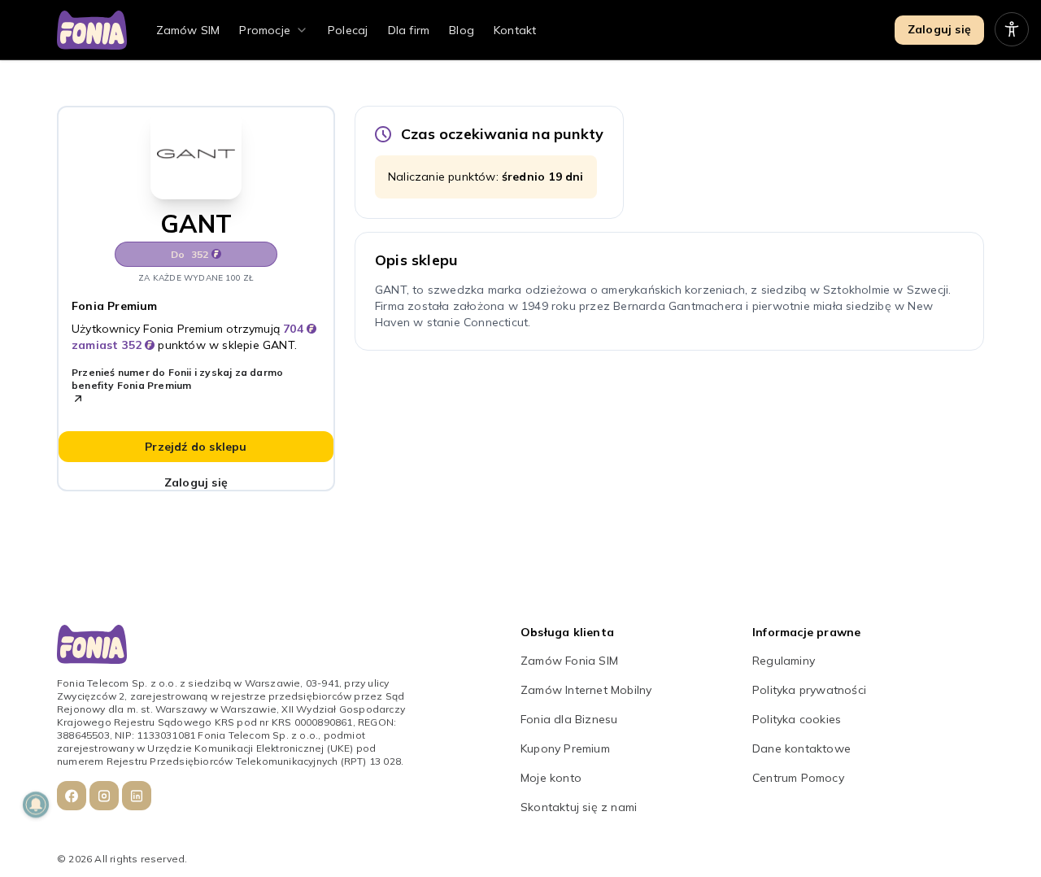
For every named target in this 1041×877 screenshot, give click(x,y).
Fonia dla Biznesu (568, 719)
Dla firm (409, 30)
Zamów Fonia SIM (569, 660)
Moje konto (550, 777)
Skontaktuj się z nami (578, 807)
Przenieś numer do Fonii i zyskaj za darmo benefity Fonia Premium (177, 378)
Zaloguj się (939, 29)
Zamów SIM (188, 30)
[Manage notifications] (36, 805)
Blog (461, 30)
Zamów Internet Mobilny (585, 690)
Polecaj (348, 30)
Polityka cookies (796, 719)
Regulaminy (783, 660)
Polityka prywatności (809, 690)
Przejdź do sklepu (195, 446)
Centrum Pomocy (798, 777)
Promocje (264, 30)
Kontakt (515, 30)
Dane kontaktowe (801, 748)
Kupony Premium (565, 748)
